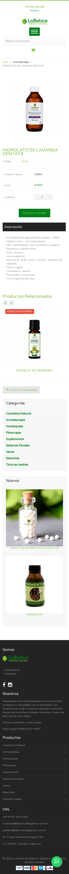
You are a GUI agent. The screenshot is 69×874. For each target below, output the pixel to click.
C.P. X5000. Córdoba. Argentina (22, 843)
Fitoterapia (9, 765)
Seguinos (10, 673)
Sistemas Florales (13, 778)
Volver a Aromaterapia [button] (23, 389)
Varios (6, 785)
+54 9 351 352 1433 (15, 816)
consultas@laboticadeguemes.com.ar (25, 823)
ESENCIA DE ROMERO (34, 370)
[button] (34, 50)
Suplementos (10, 772)
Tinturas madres (12, 799)
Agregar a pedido (34, 213)
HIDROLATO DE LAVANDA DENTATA (23, 65)
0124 (25, 161)
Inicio (6, 62)
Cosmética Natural (14, 745)
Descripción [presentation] (13, 227)
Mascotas (9, 792)
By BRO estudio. (35, 862)
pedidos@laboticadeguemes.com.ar (24, 830)
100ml (38, 174)
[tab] (34, 227)
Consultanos (12, 669)
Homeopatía (10, 758)
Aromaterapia (21, 62)
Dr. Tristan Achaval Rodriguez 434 (23, 837)
